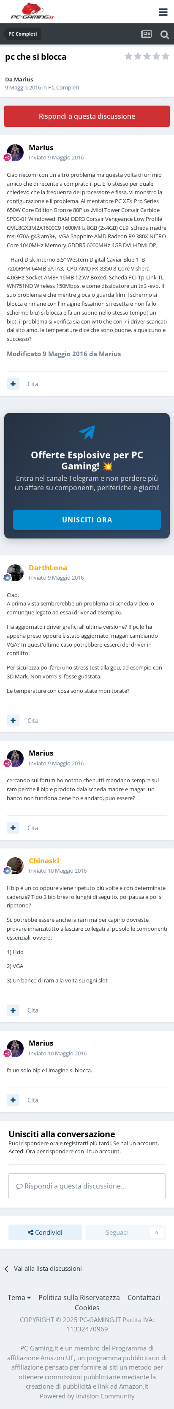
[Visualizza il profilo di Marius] (15, 152)
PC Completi (63, 87)
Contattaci (144, 1297)
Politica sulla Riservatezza (79, 1297)
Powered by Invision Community (87, 1396)
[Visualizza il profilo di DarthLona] (15, 572)
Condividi (48, 1232)
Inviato (56, 157)
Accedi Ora (21, 1151)
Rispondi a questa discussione (87, 116)
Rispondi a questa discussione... (74, 1186)
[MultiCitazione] (13, 384)
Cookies (87, 1307)
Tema (17, 1297)
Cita (32, 383)
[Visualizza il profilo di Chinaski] (15, 865)
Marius (23, 79)
